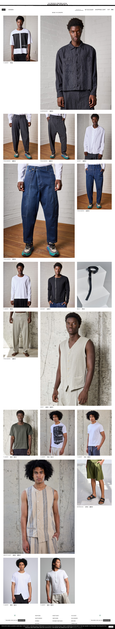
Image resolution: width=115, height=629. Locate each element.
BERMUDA (80, 506)
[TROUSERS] (20, 137)
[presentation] (4, 39)
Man (3, 9)
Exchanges (74, 618)
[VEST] (76, 359)
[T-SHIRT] (20, 38)
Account (73, 615)
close (111, 626)
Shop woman (38, 618)
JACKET (42, 309)
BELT (78, 309)
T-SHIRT (6, 62)
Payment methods (58, 621)
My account (89, 9)
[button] (16, 60)
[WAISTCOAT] (39, 507)
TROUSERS (6, 161)
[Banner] (57, 3)
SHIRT (79, 161)
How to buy (56, 615)
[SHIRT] (94, 137)
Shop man (37, 615)
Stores (37, 621)
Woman (10, 9)
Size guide (55, 618)
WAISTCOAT (7, 555)
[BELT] (94, 285)
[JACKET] (57, 285)
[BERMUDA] (94, 482)
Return (73, 621)
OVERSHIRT (44, 111)
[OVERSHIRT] (76, 63)
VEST (42, 407)
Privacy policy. (78, 627)
